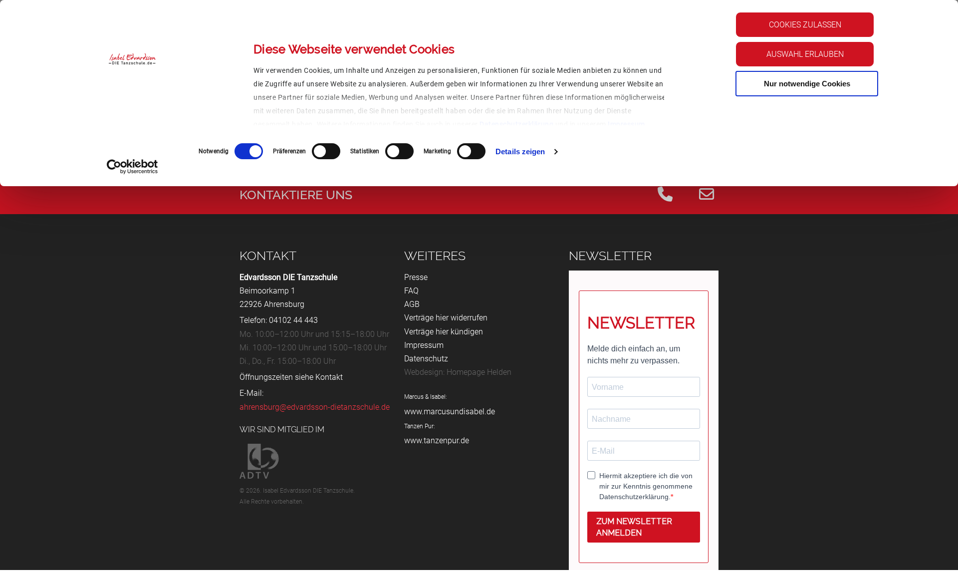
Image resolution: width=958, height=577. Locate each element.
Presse (416, 277)
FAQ (411, 290)
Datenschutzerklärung (516, 124)
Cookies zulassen (805, 24)
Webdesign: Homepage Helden (457, 372)
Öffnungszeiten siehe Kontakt (291, 377)
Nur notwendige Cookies (807, 83)
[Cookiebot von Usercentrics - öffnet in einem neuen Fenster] (132, 166)
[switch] (326, 151)
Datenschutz (426, 358)
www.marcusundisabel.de (449, 411)
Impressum (626, 124)
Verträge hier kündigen (443, 331)
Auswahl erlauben (805, 54)
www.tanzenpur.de (436, 440)
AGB (412, 304)
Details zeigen (520, 151)
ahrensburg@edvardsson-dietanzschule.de (315, 407)
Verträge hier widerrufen (445, 317)
